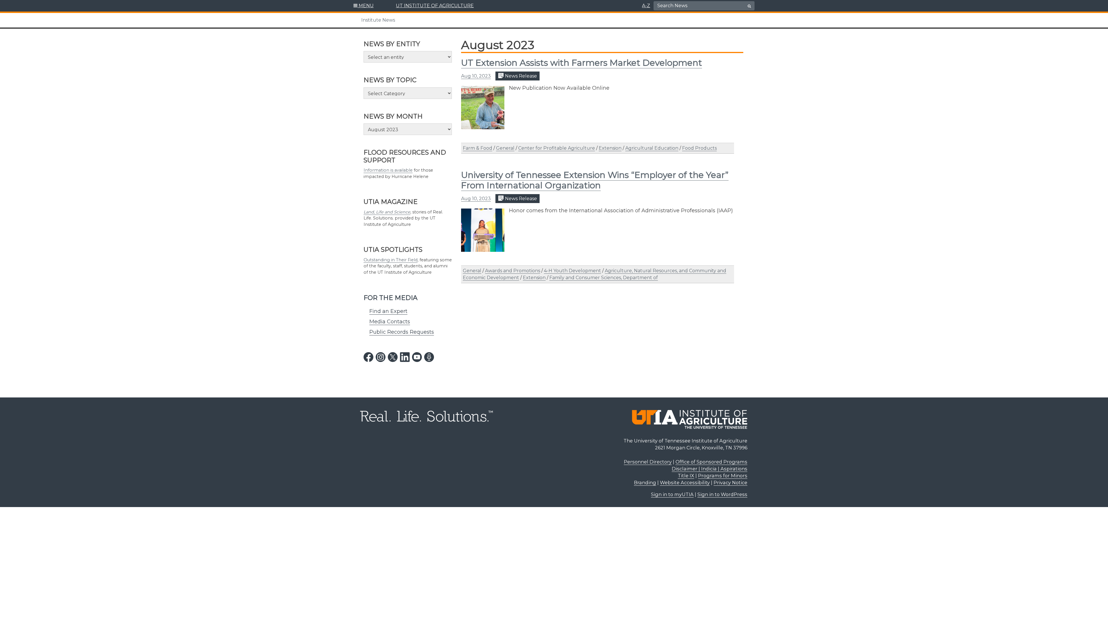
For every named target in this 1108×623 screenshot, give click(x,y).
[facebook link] (368, 357)
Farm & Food (477, 148)
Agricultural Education (651, 148)
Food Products (699, 148)
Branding (645, 482)
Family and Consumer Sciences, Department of (603, 277)
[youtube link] (417, 357)
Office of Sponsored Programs (711, 462)
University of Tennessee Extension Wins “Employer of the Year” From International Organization (595, 180)
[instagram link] (380, 357)
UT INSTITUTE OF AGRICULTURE (435, 5)
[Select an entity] (408, 57)
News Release (520, 76)
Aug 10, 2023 (476, 76)
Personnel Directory (648, 462)
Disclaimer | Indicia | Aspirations (709, 469)
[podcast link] (429, 357)
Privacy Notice (730, 482)
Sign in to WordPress (722, 494)
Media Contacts (389, 321)
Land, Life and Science (387, 212)
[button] (363, 6)
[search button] (749, 6)
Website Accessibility (685, 482)
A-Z (646, 5)
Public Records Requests (401, 332)
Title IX (686, 475)
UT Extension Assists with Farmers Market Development (581, 62)
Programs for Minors (722, 475)
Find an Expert (388, 311)
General (505, 148)
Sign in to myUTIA (672, 494)
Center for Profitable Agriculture (556, 148)
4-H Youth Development (572, 270)
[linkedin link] (405, 357)
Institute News (378, 20)
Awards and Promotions (512, 270)
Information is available (388, 170)
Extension (610, 148)
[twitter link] (393, 357)
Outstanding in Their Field (391, 259)
